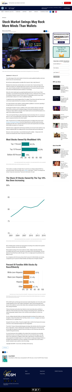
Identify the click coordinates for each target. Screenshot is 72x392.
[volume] (6, 8)
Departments (42, 371)
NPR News (4, 17)
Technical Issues (44, 11)
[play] (2, 8)
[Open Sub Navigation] (14, 11)
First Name (56, 67)
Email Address (57, 63)
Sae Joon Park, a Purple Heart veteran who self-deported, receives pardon (64, 166)
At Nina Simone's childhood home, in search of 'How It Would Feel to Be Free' (64, 126)
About (30, 11)
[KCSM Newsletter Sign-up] (61, 52)
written (26, 170)
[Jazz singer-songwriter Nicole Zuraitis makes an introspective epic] (56, 108)
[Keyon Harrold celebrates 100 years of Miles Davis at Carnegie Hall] (56, 135)
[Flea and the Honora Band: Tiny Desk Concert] (56, 116)
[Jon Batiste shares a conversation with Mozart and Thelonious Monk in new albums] (56, 87)
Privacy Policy (42, 373)
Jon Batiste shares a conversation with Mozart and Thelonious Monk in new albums (64, 90)
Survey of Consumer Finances (13, 122)
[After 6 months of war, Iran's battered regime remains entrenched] (56, 174)
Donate (68, 3)
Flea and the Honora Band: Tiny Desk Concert (65, 117)
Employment (27, 373)
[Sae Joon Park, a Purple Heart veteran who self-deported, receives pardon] (56, 163)
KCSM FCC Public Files (59, 371)
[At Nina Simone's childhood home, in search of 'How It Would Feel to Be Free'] (56, 125)
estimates (32, 317)
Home (2, 11)
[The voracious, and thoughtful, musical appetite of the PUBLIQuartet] (56, 98)
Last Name (56, 72)
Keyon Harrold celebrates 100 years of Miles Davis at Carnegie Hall (64, 137)
